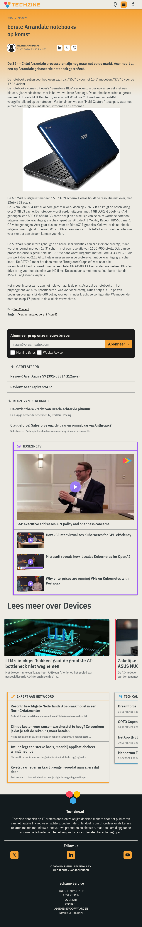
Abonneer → (119, 344)
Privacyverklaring (71, 913)
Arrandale (31, 314)
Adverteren (71, 895)
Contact (71, 904)
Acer (20, 314)
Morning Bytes (26, 352)
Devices (23, 18)
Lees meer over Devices (49, 605)
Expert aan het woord (35, 696)
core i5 (53, 314)
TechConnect (21, 309)
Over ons (71, 899)
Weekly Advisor (53, 352)
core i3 (43, 314)
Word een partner (71, 891)
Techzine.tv (32, 446)
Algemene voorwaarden (71, 908)
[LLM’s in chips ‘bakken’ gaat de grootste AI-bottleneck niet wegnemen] (56, 637)
